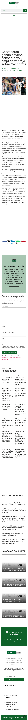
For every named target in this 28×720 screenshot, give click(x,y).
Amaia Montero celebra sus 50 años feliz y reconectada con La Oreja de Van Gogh (20, 453)
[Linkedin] (16, 7)
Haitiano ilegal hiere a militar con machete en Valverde (7, 407)
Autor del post (14, 288)
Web (3, 338)
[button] (14, 15)
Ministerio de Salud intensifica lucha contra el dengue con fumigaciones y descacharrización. (8, 453)
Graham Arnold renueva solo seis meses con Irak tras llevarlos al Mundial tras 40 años (20, 393)
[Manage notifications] (24, 716)
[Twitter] (14, 7)
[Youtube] (18, 7)
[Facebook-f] (5, 640)
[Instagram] (12, 7)
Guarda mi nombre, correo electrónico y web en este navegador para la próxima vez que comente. (13, 347)
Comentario (5, 306)
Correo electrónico (8, 332)
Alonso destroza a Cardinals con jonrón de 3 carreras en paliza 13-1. (7, 379)
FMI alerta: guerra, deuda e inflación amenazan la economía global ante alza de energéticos (7, 437)
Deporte (5, 70)
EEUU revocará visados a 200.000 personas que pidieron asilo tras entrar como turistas (20, 409)
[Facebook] (10, 7)
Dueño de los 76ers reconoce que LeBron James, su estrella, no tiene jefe (7, 423)
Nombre (4, 326)
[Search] (25, 10)
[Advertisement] (14, 32)
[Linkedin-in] (14, 640)
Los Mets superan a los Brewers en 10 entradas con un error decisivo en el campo (20, 380)
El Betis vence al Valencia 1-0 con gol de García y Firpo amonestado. (20, 422)
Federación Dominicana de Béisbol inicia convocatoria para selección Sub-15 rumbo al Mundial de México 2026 (7, 394)
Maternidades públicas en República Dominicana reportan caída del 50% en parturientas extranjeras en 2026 (20, 438)
